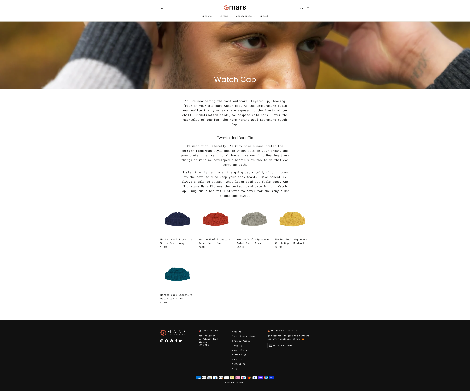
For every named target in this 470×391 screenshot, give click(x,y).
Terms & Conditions (243, 336)
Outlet (264, 15)
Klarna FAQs (239, 354)
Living (224, 15)
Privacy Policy (241, 341)
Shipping (237, 345)
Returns (236, 331)
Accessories (244, 15)
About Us (237, 359)
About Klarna (240, 350)
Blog (234, 368)
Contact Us (238, 364)
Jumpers (207, 15)
